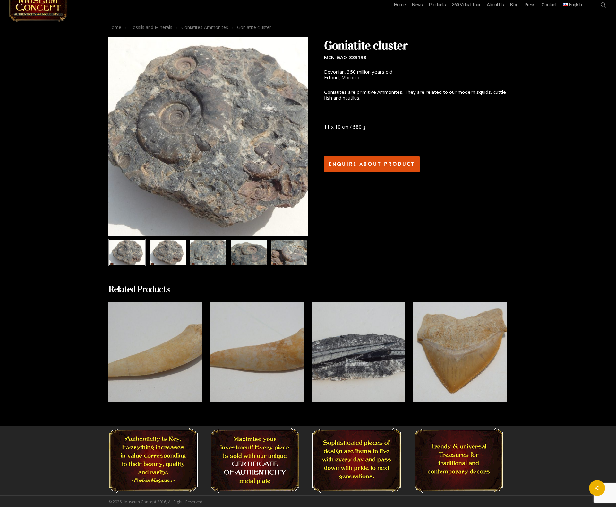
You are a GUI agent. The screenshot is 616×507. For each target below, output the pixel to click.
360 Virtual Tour (466, 5)
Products (437, 5)
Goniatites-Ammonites (204, 27)
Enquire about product (372, 164)
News (417, 5)
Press (530, 5)
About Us (495, 5)
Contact (549, 5)
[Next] (296, 252)
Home (400, 5)
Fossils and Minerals (151, 27)
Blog (514, 5)
